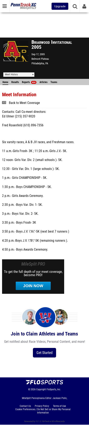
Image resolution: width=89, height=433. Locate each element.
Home (5, 82)
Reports (28, 82)
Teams (54, 82)
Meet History (11, 74)
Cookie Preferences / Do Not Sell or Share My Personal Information (43, 411)
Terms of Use (59, 406)
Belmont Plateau (40, 58)
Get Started (44, 352)
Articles (43, 82)
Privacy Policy (42, 406)
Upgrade (60, 6)
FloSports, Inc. (54, 389)
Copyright (41, 389)
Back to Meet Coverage (24, 103)
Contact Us (25, 406)
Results (15, 82)
